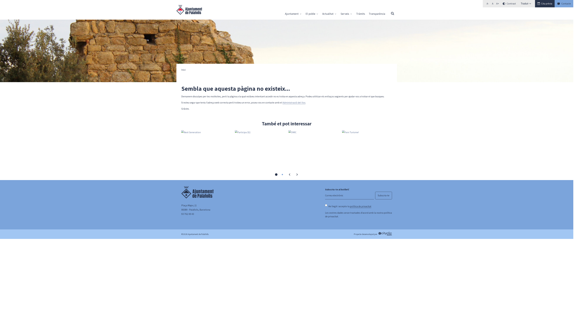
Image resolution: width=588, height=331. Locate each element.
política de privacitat (360, 206)
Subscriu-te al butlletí (337, 189)
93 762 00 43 (187, 214)
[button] (545, 3)
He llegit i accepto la (349, 206)
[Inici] (189, 10)
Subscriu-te (383, 195)
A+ (498, 4)
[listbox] (500, 3)
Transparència (377, 13)
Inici (183, 70)
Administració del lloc (294, 102)
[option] (492, 3)
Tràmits (360, 13)
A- (488, 4)
